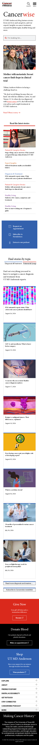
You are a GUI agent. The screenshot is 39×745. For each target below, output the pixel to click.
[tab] (19, 124)
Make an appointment (18, 643)
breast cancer (12, 102)
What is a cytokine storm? (13, 490)
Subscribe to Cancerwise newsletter (19, 590)
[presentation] (19, 123)
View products (18, 672)
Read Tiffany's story (10, 113)
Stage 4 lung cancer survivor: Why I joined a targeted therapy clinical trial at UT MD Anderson (19, 155)
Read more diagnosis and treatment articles (22, 583)
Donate (19, 618)
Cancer (19, 14)
